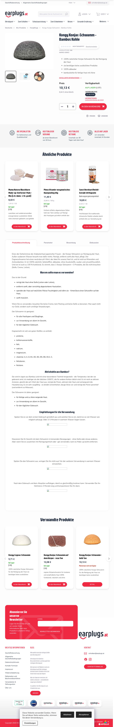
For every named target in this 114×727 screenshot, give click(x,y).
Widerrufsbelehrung (12, 673)
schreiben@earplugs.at (96, 653)
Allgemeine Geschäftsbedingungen (35, 3)
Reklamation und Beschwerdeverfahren (12, 677)
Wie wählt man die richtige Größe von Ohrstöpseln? (40, 654)
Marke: (64, 52)
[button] (109, 197)
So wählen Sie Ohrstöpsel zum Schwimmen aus (39, 687)
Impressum (9, 669)
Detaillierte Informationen (69, 78)
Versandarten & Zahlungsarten (10, 683)
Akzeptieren (84, 714)
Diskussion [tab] (94, 242)
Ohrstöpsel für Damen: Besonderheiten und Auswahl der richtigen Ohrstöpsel (40, 661)
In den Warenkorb (91, 106)
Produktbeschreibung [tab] (21, 242)
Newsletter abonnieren (50, 631)
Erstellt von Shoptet (96, 722)
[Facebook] (85, 659)
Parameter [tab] (48, 242)
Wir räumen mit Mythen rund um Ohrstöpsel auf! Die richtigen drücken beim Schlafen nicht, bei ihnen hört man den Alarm (39, 670)
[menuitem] (10, 21)
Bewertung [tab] (71, 242)
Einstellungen (30, 723)
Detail (92, 584)
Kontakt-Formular (11, 666)
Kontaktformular (95, 667)
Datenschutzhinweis (12, 662)
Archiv (35, 693)
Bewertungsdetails (91, 46)
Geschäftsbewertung (12, 3)
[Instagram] (90, 659)
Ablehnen (67, 714)
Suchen (66, 14)
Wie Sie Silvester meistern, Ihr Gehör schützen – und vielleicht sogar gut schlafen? (39, 680)
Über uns (8, 688)
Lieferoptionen (94, 99)
